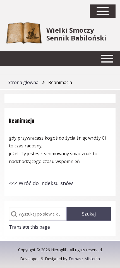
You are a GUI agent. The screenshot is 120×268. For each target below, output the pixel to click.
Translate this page (29, 227)
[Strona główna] (23, 34)
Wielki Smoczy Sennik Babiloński (76, 34)
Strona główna (23, 82)
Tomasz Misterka (84, 258)
